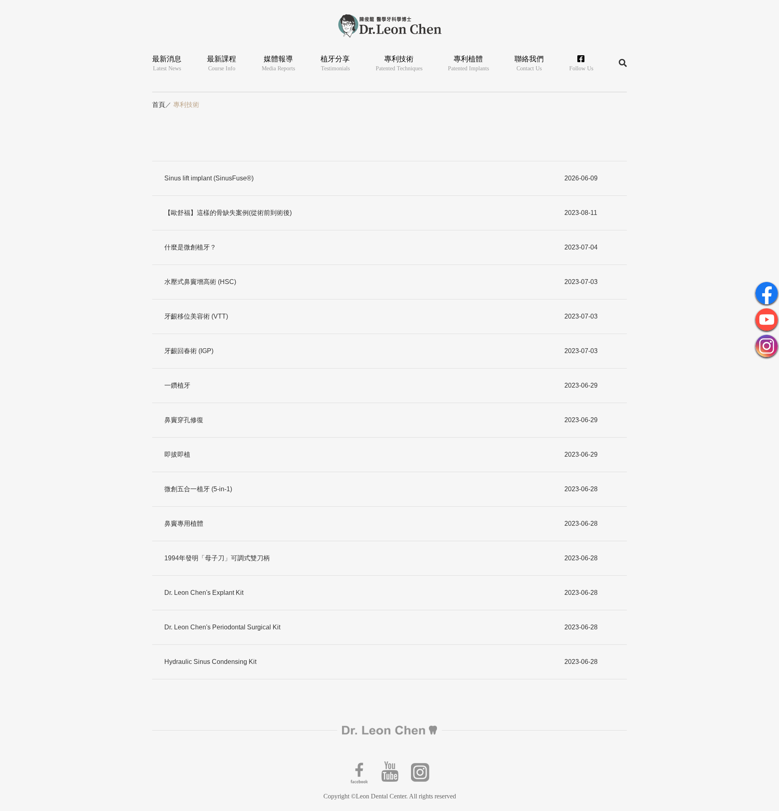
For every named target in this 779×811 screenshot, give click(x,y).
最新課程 (221, 63)
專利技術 (399, 63)
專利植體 (468, 63)
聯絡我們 (529, 63)
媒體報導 (278, 63)
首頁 (158, 104)
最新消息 (166, 63)
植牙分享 (335, 63)
